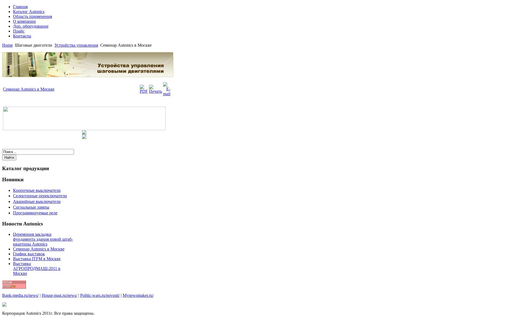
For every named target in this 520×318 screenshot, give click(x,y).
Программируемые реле (35, 213)
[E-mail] (166, 93)
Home (7, 45)
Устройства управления (76, 45)
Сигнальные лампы (31, 207)
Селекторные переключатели (40, 195)
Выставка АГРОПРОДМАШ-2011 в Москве (36, 268)
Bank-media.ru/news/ (20, 295)
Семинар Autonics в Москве (28, 89)
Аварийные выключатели (37, 201)
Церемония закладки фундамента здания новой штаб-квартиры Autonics (43, 239)
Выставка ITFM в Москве (37, 258)
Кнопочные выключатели (37, 190)
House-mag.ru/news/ (59, 295)
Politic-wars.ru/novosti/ (100, 295)
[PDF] (144, 91)
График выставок (29, 254)
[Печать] (155, 91)
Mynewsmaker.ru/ (138, 295)
